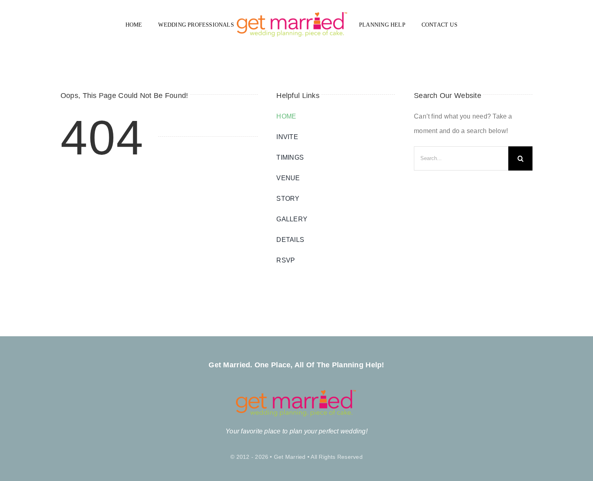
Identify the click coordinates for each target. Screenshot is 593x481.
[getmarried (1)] (292, 15)
